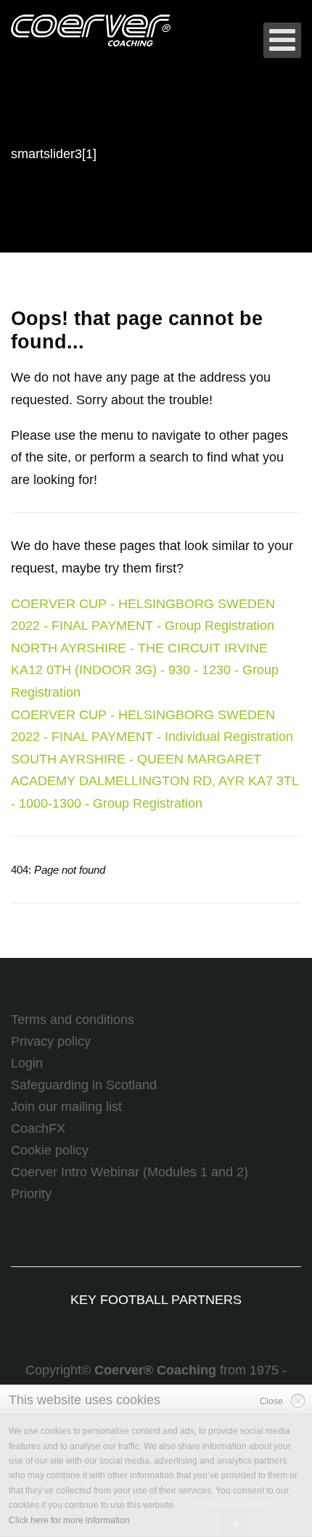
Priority (31, 1193)
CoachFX (38, 1128)
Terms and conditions (72, 1019)
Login (27, 1063)
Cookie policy (50, 1150)
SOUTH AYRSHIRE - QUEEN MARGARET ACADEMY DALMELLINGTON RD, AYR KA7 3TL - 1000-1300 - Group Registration (154, 781)
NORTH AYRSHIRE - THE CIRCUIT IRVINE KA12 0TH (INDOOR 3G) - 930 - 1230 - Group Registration (145, 670)
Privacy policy (51, 1041)
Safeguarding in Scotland (84, 1085)
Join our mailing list (66, 1106)
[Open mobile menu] (282, 40)
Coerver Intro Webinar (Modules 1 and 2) (129, 1172)
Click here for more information (69, 1520)
